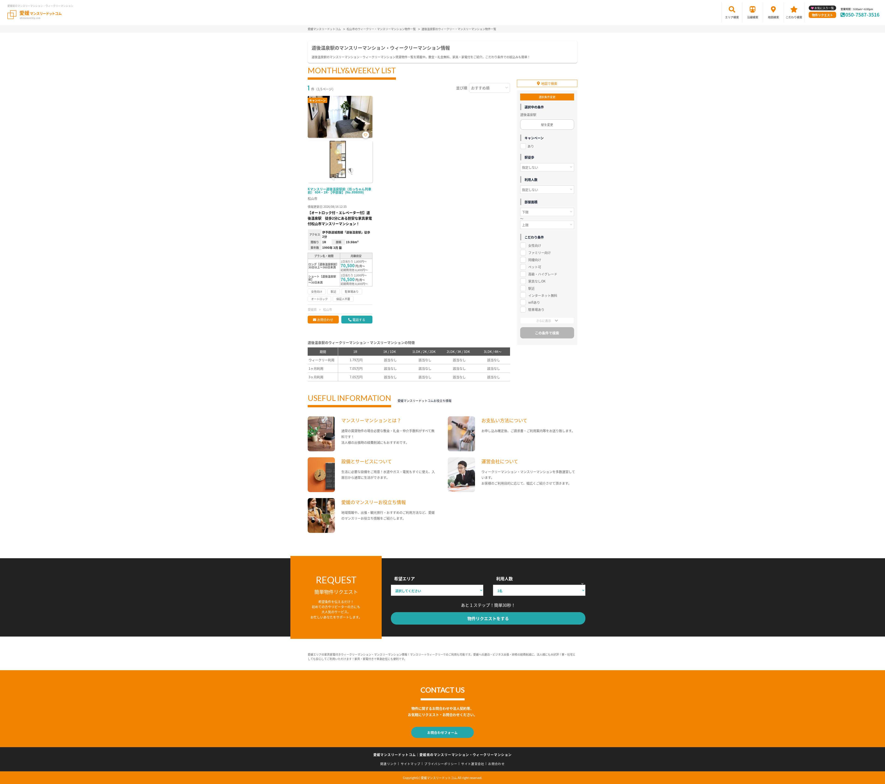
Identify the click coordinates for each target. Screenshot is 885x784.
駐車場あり (536, 309)
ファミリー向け (539, 252)
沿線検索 (752, 17)
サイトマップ (411, 763)
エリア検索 (732, 17)
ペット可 (534, 266)
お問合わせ (325, 319)
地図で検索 (549, 83)
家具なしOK (537, 281)
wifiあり (534, 302)
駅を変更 (547, 124)
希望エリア (404, 578)
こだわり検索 (794, 17)
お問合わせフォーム (442, 732)
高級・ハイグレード (542, 274)
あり (531, 146)
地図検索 (773, 17)
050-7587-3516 (862, 14)
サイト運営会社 (472, 763)
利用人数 (504, 578)
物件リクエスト (822, 15)
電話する (358, 319)
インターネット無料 (542, 295)
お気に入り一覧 (824, 8)
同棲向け (534, 259)
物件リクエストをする (488, 618)
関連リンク (388, 763)
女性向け (534, 245)
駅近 (531, 288)
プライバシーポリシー (440, 763)
